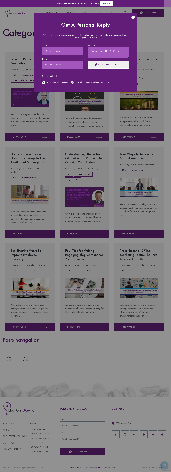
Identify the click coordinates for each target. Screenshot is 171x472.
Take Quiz (106, 3)
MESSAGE (92, 45)
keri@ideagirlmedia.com (57, 82)
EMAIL (44, 59)
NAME (44, 45)
